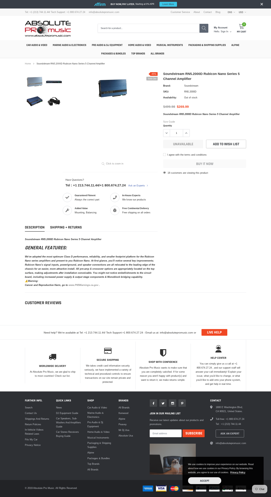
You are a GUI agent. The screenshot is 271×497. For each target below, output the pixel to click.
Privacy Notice (33, 444)
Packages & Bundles (113, 53)
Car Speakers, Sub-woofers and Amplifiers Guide (68, 422)
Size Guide (169, 121)
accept (204, 481)
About (197, 12)
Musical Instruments (170, 45)
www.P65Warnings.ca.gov (84, 284)
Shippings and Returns (37, 418)
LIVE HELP (214, 332)
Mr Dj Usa (124, 430)
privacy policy (237, 472)
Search (28, 407)
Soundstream (191, 85)
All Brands (157, 53)
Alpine (235, 45)
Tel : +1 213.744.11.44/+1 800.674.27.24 (95, 185)
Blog (218, 12)
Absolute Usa (126, 435)
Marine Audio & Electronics (69, 45)
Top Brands (138, 53)
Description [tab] (35, 227)
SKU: (166, 91)
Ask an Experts (137, 185)
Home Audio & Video (139, 45)
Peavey (123, 424)
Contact (208, 12)
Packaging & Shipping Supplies (207, 45)
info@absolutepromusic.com (104, 12)
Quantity (167, 125)
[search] (203, 28)
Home (28, 63)
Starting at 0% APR (142, 4)
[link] (34, 82)
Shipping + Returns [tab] (66, 227)
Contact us (31, 413)
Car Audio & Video (36, 45)
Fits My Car (31, 439)
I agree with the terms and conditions (186, 154)
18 (169, 172)
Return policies (33, 424)
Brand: (167, 85)
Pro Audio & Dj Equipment (107, 45)
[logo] (48, 28)
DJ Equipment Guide (67, 413)
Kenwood (123, 413)
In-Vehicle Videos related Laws (34, 431)
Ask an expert (229, 434)
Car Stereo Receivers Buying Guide (67, 433)
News (59, 407)
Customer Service (180, 12)
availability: (170, 97)
